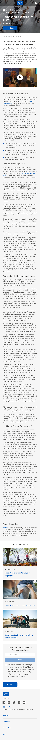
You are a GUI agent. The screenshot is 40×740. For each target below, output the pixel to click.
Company (6, 722)
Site (4, 734)
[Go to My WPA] (36, 3)
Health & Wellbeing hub (15, 10)
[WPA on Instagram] (19, 702)
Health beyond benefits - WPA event (17, 12)
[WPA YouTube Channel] (24, 702)
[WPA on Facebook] (9, 702)
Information (7, 728)
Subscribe (20, 660)
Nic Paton (6, 528)
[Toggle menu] (4, 3)
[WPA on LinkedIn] (4, 702)
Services (6, 715)
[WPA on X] (14, 702)
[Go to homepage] (4, 10)
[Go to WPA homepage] (20, 3)
